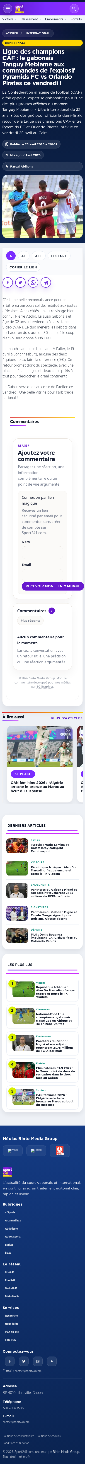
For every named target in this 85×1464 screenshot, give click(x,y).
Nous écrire (11, 1324)
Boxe (8, 1252)
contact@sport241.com (28, 1371)
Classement (29, 19)
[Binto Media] (60, 1150)
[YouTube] (52, 1361)
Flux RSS (10, 1340)
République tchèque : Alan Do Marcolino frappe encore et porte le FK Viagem (53, 870)
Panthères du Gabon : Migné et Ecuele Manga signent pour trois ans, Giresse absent (54, 915)
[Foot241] (36, 1150)
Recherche (11, 1315)
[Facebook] (10, 1361)
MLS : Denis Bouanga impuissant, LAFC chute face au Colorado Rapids (54, 938)
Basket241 (11, 1288)
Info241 (9, 1272)
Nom (26, 541)
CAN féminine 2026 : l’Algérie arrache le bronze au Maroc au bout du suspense (37, 787)
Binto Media (12, 1296)
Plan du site (12, 1332)
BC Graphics (44, 686)
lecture (59, 256)
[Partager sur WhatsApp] (33, 282)
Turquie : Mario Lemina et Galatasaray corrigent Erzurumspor (50, 848)
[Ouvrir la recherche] (74, 8)
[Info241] (13, 1150)
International (38, 33)
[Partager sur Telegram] (46, 282)
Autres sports (13, 1236)
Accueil (12, 33)
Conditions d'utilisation (16, 1443)
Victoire (7, 19)
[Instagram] (38, 1361)
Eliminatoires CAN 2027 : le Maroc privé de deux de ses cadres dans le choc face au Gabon (55, 1072)
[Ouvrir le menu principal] (7, 8)
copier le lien (23, 267)
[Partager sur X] (20, 282)
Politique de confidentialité (18, 1436)
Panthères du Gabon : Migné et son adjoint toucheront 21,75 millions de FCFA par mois (54, 893)
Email (26, 564)
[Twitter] (24, 1361)
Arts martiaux (13, 1220)
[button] (68, 730)
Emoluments (54, 19)
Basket (9, 1244)
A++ (38, 256)
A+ (23, 256)
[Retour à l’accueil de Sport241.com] (19, 8)
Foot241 (10, 1280)
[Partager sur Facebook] (7, 282)
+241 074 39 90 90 (13, 1407)
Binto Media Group (42, 678)
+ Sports (10, 1212)
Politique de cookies (49, 1436)
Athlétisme (11, 1228)
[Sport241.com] (7, 1172)
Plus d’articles (67, 718)
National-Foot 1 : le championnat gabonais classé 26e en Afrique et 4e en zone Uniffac (54, 1018)
